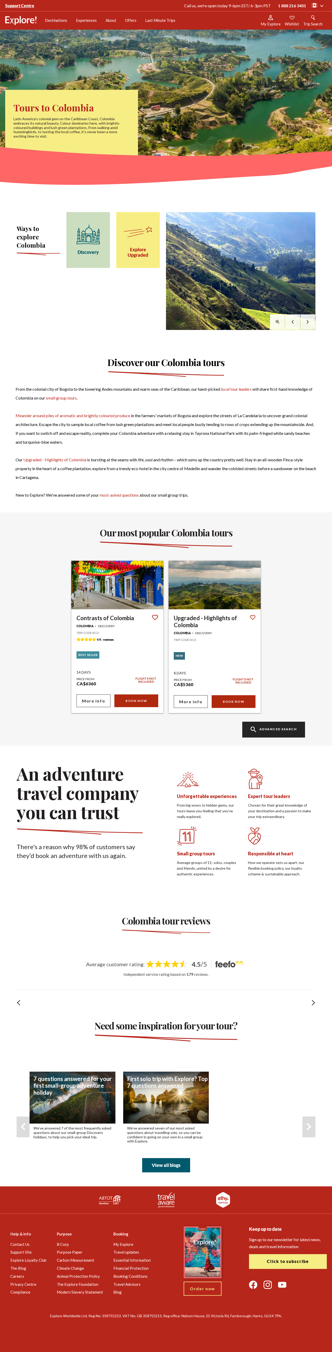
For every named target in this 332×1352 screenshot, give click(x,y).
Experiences (86, 20)
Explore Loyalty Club (28, 1260)
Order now (202, 1288)
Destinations (56, 20)
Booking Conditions (130, 1276)
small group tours (61, 397)
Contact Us (20, 1244)
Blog (117, 1292)
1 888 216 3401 (292, 5)
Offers (130, 20)
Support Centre (19, 5)
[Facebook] (253, 1285)
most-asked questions (119, 494)
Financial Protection (131, 1268)
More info (93, 700)
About (111, 20)
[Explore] (21, 20)
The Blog (18, 1268)
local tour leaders (236, 389)
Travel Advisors (127, 1284)
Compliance (20, 1292)
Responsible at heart (270, 853)
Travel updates (126, 1252)
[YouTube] (282, 1285)
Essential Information (132, 1260)
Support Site (21, 1252)
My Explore (123, 1244)
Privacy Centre (23, 1284)
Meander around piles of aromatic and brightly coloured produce (73, 415)
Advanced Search (278, 729)
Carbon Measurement (75, 1260)
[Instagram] (268, 1285)
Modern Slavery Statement (80, 1292)
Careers (17, 1276)
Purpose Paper (69, 1252)
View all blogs (166, 1165)
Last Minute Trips (160, 20)
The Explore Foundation (77, 1284)
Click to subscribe (288, 1261)
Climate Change (70, 1268)
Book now (136, 701)
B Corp (63, 1244)
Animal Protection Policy (78, 1276)
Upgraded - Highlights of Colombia (54, 459)
